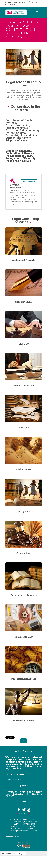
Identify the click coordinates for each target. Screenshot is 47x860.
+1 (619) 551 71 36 (31, 828)
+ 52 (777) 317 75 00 (29, 819)
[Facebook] (19, 809)
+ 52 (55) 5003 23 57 (27, 824)
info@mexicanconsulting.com (17, 2)
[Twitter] (24, 809)
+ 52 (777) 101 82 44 (29, 822)
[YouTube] (29, 809)
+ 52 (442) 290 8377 (29, 826)
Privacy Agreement (13, 779)
